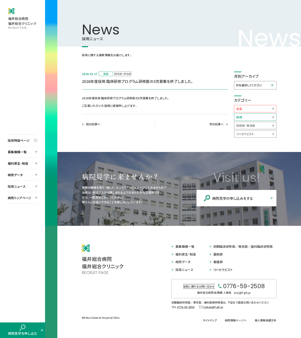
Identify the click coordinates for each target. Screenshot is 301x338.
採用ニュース (16, 186)
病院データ (15, 175)
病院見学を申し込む (22, 333)
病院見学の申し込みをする (232, 198)
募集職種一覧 (17, 152)
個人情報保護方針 (266, 320)
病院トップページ (19, 198)
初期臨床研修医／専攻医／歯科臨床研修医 (243, 246)
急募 (239, 109)
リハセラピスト (245, 134)
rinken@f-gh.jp (213, 307)
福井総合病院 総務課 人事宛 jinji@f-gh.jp (224, 293)
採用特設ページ (18, 140)
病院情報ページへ (236, 320)
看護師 (218, 262)
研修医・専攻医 (245, 125)
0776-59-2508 (185, 307)
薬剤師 (218, 254)
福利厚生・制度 (18, 163)
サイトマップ (210, 320)
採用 (239, 117)
